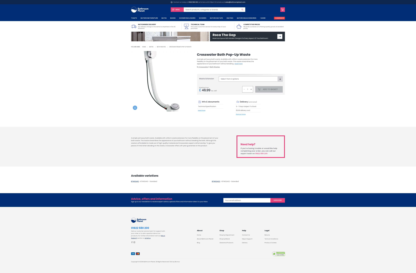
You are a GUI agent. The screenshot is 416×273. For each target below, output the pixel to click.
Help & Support (247, 239)
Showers (202, 18)
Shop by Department (226, 235)
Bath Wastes (161, 47)
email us (148, 238)
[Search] (242, 9)
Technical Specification (207, 106)
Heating (230, 18)
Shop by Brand (224, 239)
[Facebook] (132, 243)
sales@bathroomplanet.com (235, 2)
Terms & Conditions (271, 239)
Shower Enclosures (187, 18)
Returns (267, 235)
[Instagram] (134, 243)
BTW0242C (216, 181)
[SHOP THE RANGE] (279, 36)
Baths (164, 18)
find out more (241, 114)
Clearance (279, 18)
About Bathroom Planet (205, 239)
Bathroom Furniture (149, 18)
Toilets (134, 18)
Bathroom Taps (216, 18)
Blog (198, 243)
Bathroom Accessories (246, 18)
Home (144, 47)
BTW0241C (135, 181)
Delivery (244, 243)
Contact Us (246, 235)
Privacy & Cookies (271, 243)
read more (238, 64)
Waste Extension (206, 78)
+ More (262, 18)
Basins (173, 18)
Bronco (177, 262)
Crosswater (203, 67)
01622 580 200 (193, 2)
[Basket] (282, 9)
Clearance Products (226, 243)
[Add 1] (251, 89)
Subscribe (278, 200)
